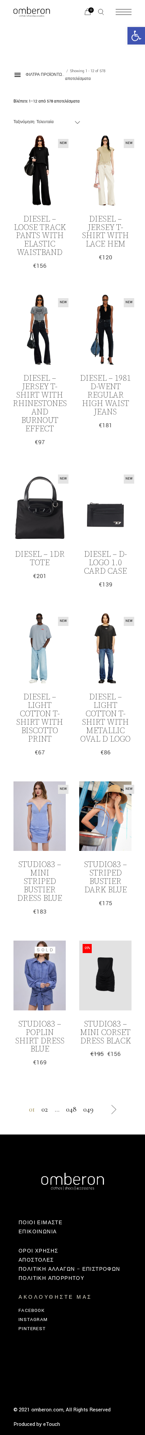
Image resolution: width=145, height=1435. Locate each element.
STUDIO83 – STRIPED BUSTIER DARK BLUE (105, 877)
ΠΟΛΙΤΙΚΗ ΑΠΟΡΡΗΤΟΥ (51, 1278)
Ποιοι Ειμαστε (40, 1222)
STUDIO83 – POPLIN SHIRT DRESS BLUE (39, 1037)
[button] (136, 36)
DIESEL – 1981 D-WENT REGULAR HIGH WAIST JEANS (105, 395)
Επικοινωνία (38, 1232)
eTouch (51, 1424)
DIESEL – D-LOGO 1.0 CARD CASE (105, 562)
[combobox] (47, 122)
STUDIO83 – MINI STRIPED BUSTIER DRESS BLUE (39, 881)
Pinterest (32, 1328)
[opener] (101, 12)
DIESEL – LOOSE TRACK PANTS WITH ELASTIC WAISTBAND (40, 236)
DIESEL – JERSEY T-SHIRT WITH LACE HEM (105, 232)
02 (44, 1109)
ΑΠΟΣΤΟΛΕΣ (36, 1260)
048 (71, 1109)
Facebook (32, 1310)
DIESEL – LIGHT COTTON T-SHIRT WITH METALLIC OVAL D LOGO (105, 718)
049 (88, 1109)
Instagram (33, 1319)
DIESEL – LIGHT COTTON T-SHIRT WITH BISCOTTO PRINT (39, 718)
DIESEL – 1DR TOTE (40, 558)
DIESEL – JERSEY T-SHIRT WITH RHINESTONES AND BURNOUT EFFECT (40, 403)
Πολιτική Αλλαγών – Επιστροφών (69, 1269)
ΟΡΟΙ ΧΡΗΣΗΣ (38, 1251)
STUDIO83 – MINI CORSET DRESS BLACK (105, 1032)
